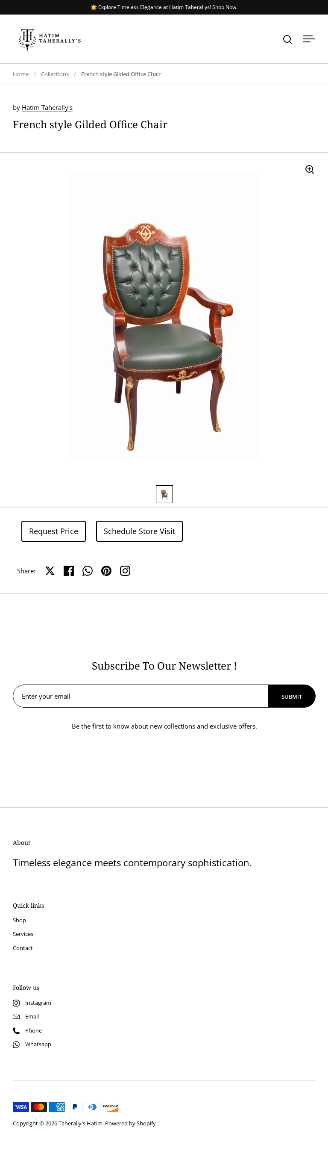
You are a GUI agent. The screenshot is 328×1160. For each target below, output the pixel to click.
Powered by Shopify (130, 1123)
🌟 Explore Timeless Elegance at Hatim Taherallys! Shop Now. (164, 7)
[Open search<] (287, 39)
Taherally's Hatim (80, 1123)
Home (21, 74)
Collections (55, 74)
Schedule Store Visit (139, 531)
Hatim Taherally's (47, 107)
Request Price (53, 531)
